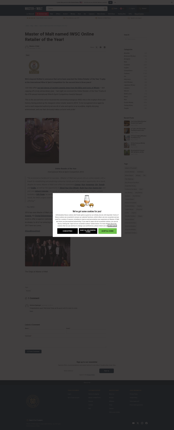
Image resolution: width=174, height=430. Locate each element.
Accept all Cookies (107, 231)
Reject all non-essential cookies (88, 231)
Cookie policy (112, 226)
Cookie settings (67, 231)
